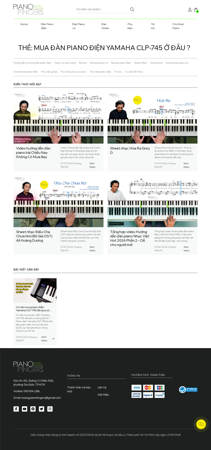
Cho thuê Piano (178, 26)
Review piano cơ (99, 62)
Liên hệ (102, 387)
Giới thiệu (103, 394)
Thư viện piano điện (100, 71)
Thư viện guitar (49, 71)
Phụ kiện (130, 26)
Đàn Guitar (105, 26)
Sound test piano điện (26, 71)
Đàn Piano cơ (78, 26)
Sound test (156, 62)
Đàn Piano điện (47, 26)
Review (83, 62)
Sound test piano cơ (177, 62)
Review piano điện (121, 62)
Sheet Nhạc (140, 62)
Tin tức (153, 26)
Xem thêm (92, 165)
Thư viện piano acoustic (73, 71)
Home (24, 24)
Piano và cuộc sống (65, 62)
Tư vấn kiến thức (134, 71)
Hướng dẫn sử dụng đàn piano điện (32, 62)
